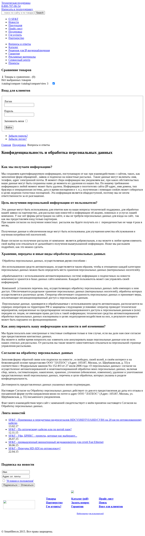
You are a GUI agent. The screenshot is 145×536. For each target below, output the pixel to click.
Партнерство (16, 38)
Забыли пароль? (18, 135)
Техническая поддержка (15, 4)
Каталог (13, 47)
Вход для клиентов (111, 506)
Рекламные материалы (22, 56)
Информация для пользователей (90, 513)
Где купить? (53, 506)
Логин (8, 101)
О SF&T (13, 18)
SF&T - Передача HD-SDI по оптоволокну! (34, 448)
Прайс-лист (15, 28)
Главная (6, 144)
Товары (51, 498)
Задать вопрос (80, 502)
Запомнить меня (14, 121)
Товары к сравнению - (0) (18, 76)
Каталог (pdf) (79, 498)
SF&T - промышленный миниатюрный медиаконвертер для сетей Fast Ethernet (55, 442)
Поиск (103, 502)
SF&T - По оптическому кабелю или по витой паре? (40, 429)
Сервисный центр (19, 59)
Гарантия (14, 53)
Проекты (13, 63)
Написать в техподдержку (17, 9)
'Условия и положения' (20, 480)
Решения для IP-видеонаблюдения (29, 50)
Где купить (15, 34)
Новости (13, 22)
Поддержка (15, 31)
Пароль (8, 111)
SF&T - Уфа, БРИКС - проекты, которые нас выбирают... (42, 435)
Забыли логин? (17, 138)
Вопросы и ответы (19, 44)
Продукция (15, 25)
